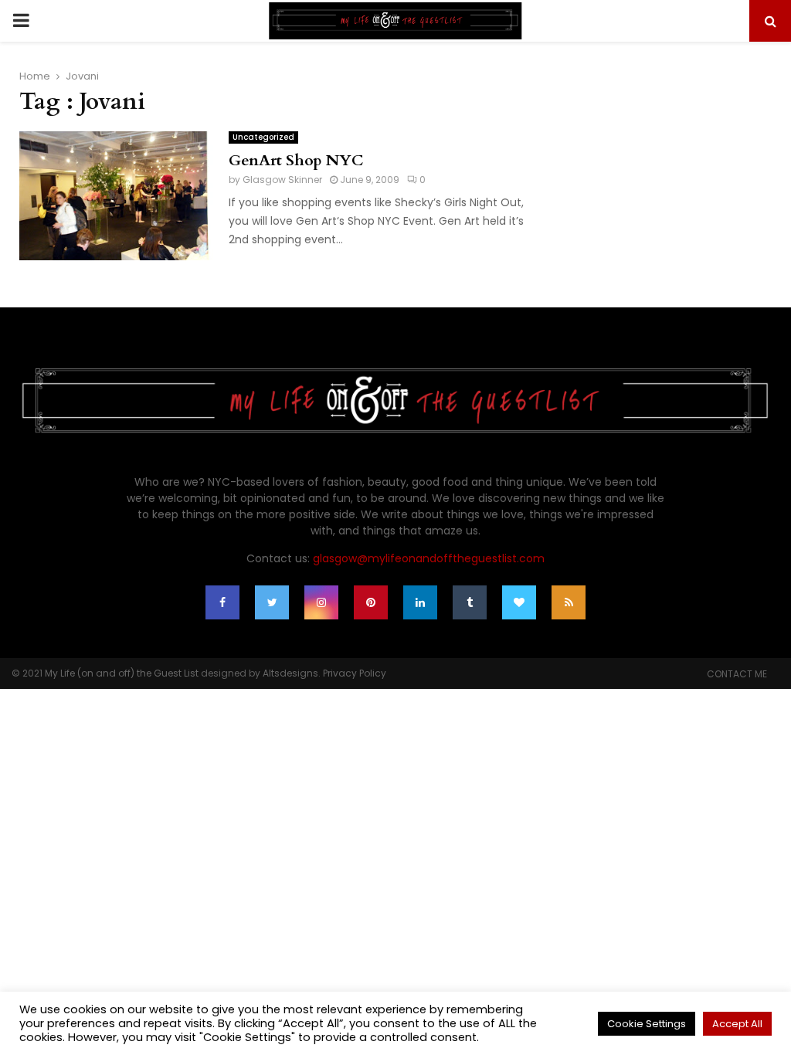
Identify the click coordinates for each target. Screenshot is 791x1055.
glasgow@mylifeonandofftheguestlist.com (429, 558)
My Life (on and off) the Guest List (122, 673)
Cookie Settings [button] (646, 1023)
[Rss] (569, 602)
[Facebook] (222, 602)
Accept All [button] (737, 1023)
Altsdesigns (290, 673)
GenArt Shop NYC (296, 160)
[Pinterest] (371, 602)
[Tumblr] (470, 602)
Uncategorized (263, 137)
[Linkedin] (420, 602)
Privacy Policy (354, 673)
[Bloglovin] (519, 602)
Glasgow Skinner (282, 179)
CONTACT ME (737, 673)
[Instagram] (321, 602)
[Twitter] (272, 602)
